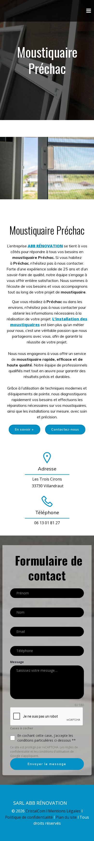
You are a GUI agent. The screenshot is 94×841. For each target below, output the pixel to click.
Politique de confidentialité (29, 817)
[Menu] (89, 11)
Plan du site (67, 817)
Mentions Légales (64, 811)
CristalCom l (37, 811)
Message (17, 662)
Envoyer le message (47, 764)
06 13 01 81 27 (47, 522)
